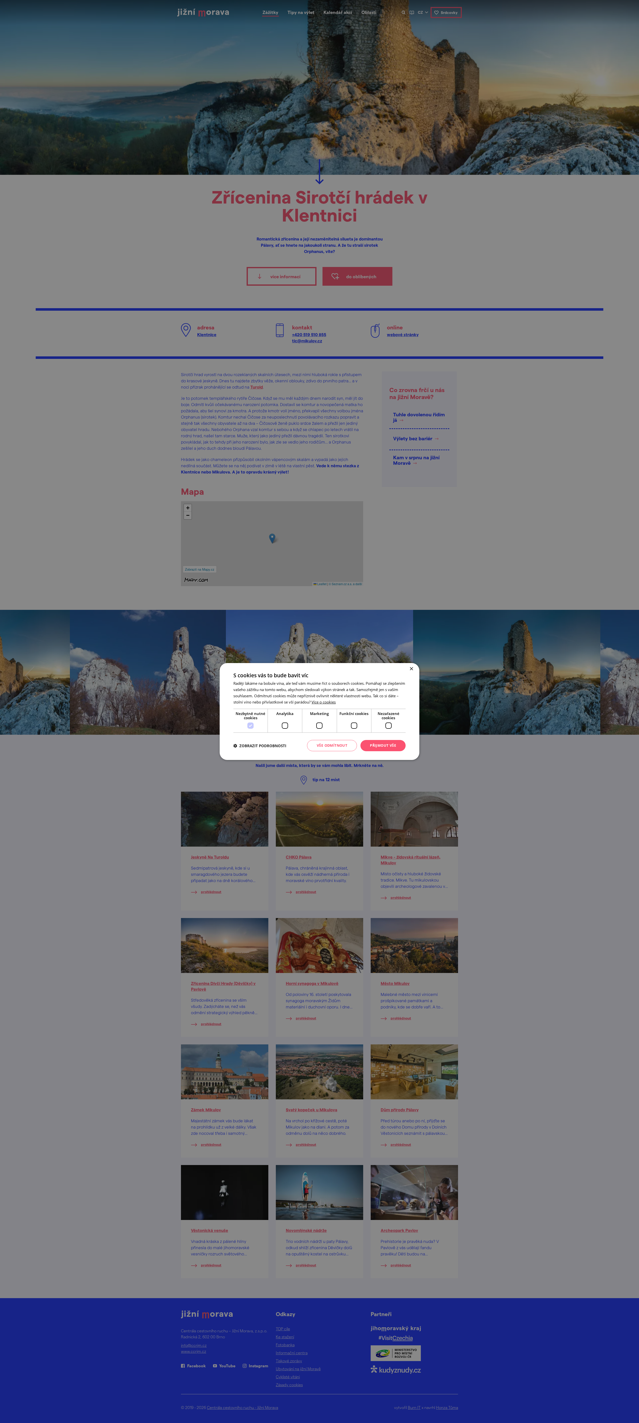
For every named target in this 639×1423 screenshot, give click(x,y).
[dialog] (319, 711)
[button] (259, 745)
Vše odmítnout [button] (332, 745)
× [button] (411, 669)
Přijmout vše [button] (383, 745)
